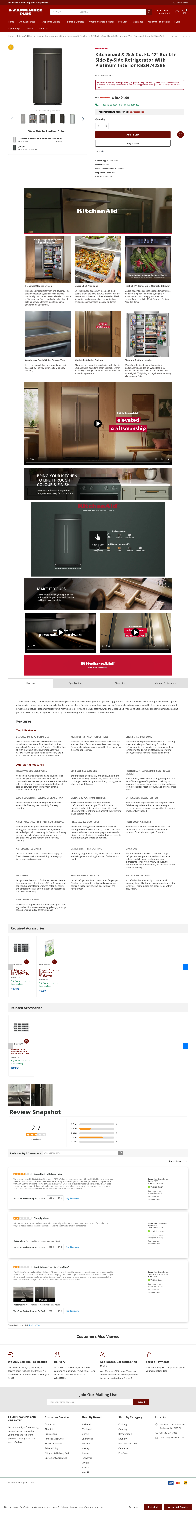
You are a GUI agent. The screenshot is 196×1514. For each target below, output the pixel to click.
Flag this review (72, 1198)
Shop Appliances (27, 22)
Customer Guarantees (56, 1457)
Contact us (50, 1424)
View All (85, 1472)
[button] (23, 1294)
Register (168, 13)
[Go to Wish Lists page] (177, 12)
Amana (85, 1453)
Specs (76, 683)
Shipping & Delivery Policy (58, 1453)
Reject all (153, 1507)
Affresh (85, 1467)
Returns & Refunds (54, 1438)
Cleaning (122, 1429)
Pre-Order (123, 1453)
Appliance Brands (51, 22)
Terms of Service (53, 1443)
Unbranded (87, 1438)
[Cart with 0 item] (184, 12)
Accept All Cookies (178, 1507)
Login (159, 13)
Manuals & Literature (165, 683)
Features (30, 683)
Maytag (85, 1448)
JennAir (85, 1433)
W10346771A (44, 980)
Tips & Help (14, 28)
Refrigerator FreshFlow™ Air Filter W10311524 (20, 972)
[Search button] (149, 12)
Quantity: (100, 119)
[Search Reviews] (120, 1153)
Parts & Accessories (128, 1443)
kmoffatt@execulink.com (171, 1437)
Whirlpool (86, 1429)
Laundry (122, 1438)
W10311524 (15, 978)
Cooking (122, 1424)
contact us (116, 104)
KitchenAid (87, 1424)
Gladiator (86, 1443)
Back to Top (34, 1325)
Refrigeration (125, 1433)
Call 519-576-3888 (168, 1432)
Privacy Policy (51, 1448)
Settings (133, 1507)
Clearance (123, 1448)
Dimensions (120, 683)
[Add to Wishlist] (180, 134)
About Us (49, 1429)
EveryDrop (87, 1457)
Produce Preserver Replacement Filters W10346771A (49, 973)
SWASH (85, 1462)
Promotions (51, 1433)
